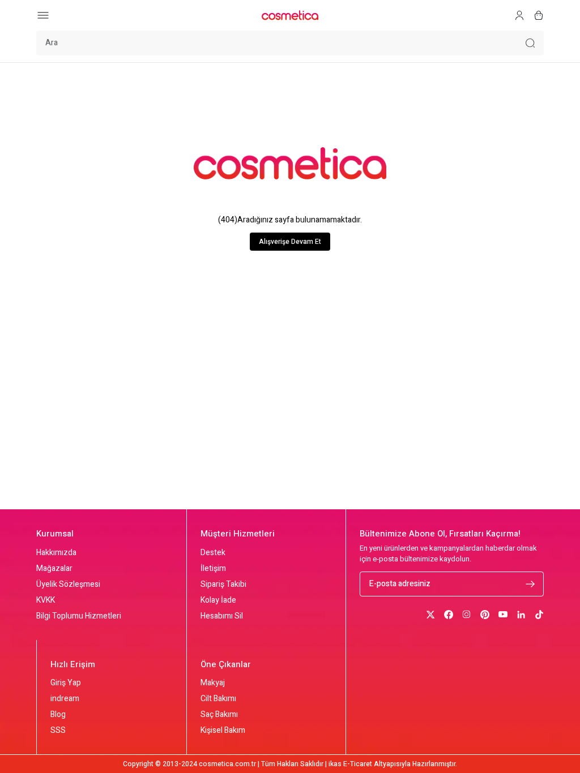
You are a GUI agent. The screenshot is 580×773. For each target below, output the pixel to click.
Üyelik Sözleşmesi (68, 584)
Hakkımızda (56, 553)
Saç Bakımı (219, 714)
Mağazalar (54, 568)
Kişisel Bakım (223, 730)
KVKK (45, 600)
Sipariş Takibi (223, 584)
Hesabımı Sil (222, 616)
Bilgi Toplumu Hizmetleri (78, 616)
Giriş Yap (65, 683)
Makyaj (213, 683)
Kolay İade (218, 600)
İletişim (213, 568)
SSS (58, 730)
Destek (213, 553)
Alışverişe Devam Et (290, 242)
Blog (58, 714)
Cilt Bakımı (218, 699)
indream (64, 699)
